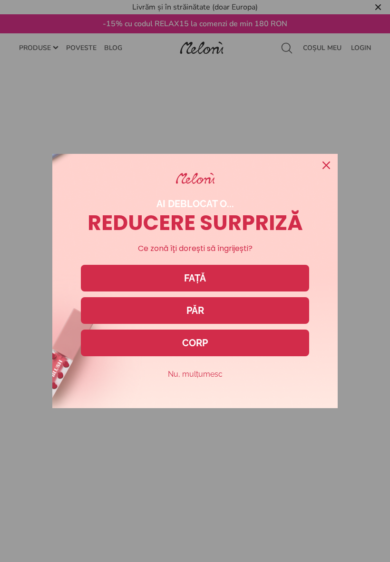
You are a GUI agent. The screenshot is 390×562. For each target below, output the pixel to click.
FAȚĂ (195, 278)
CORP (195, 343)
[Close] (326, 165)
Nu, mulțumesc (195, 374)
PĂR (195, 310)
